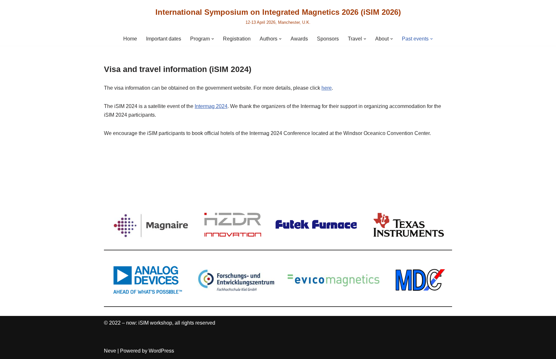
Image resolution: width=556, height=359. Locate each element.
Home (130, 38)
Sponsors (328, 38)
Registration (237, 38)
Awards (299, 38)
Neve (110, 351)
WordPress (161, 351)
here (326, 88)
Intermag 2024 (211, 106)
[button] (212, 39)
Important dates (163, 38)
